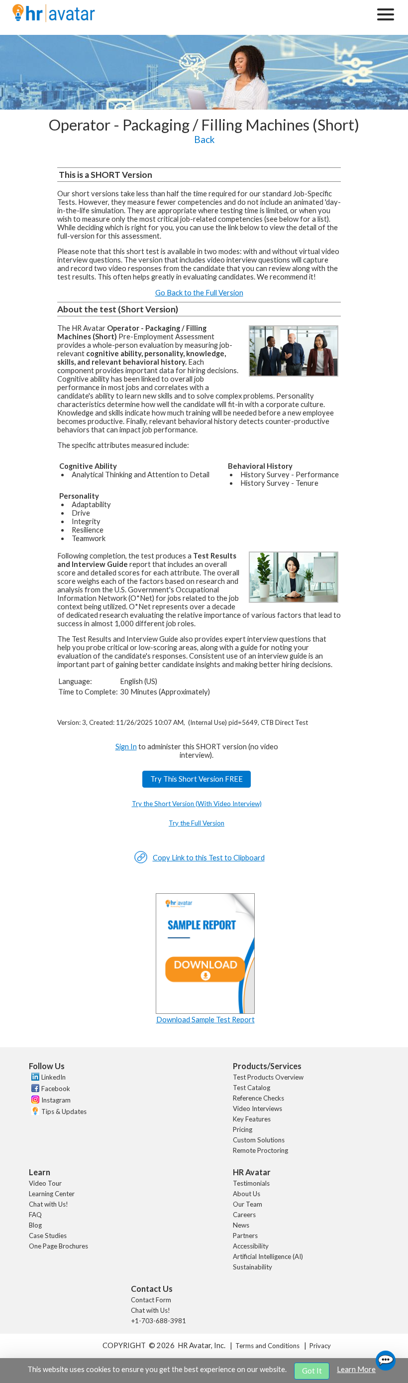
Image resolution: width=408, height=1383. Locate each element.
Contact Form (151, 1300)
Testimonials (251, 1183)
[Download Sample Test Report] (205, 1011)
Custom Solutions (259, 1140)
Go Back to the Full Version (199, 292)
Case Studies (48, 1236)
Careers (244, 1215)
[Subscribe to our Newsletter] (34, 1112)
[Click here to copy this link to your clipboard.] (141, 861)
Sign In (126, 746)
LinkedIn (53, 1077)
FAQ (35, 1215)
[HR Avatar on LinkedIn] (34, 1078)
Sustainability (252, 1267)
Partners (245, 1236)
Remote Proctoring (260, 1150)
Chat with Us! (48, 1204)
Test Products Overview (268, 1077)
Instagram (56, 1100)
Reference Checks (258, 1098)
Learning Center (52, 1194)
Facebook (55, 1089)
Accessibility (251, 1246)
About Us (246, 1194)
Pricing (242, 1129)
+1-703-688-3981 (158, 1321)
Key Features (252, 1119)
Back (204, 139)
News (241, 1225)
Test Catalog (251, 1088)
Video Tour (45, 1183)
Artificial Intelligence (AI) (268, 1256)
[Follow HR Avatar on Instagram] (34, 1101)
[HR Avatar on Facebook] (34, 1090)
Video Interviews (257, 1108)
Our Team (247, 1204)
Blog (35, 1225)
